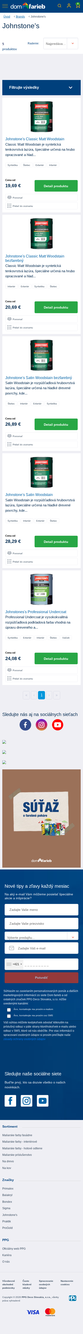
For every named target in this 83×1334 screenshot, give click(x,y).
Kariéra (7, 1255)
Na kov (6, 1168)
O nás (6, 1261)
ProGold (7, 1228)
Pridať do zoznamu (23, 206)
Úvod (6, 16)
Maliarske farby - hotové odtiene (22, 1148)
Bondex (7, 1201)
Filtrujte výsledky (24, 87)
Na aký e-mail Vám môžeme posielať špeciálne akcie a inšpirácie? (39, 896)
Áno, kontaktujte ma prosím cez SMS (33, 1015)
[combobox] (14, 964)
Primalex (7, 1188)
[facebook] (10, 1100)
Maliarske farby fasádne (17, 1135)
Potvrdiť (41, 977)
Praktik (6, 1221)
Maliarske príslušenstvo (17, 1155)
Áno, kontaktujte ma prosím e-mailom (33, 1009)
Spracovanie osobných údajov (46, 1284)
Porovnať (18, 197)
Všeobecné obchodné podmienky (8, 1284)
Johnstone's (9, 1215)
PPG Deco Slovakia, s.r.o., (37, 1297)
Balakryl (7, 1195)
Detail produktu (56, 186)
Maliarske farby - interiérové (19, 1141)
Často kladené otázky (27, 1284)
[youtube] (42, 1100)
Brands (20, 16)
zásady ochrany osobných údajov (24, 1039)
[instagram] (26, 1100)
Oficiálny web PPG (14, 1248)
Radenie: (33, 43)
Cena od (10, 180)
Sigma (6, 1208)
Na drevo (8, 1161)
